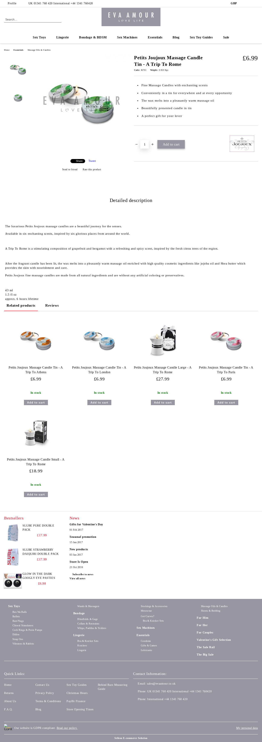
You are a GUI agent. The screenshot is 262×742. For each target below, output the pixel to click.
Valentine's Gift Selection (214, 639)
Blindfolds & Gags (87, 619)
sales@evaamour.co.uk (161, 683)
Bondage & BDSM (93, 37)
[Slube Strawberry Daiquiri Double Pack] (12, 557)
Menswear (146, 610)
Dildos (16, 634)
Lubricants (146, 650)
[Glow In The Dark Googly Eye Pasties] (12, 581)
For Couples (205, 632)
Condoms (146, 641)
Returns (9, 693)
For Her (202, 625)
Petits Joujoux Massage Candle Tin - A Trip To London (99, 370)
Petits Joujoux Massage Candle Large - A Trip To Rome (163, 370)
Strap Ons (17, 639)
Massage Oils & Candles (39, 50)
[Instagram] (255, 3)
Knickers (82, 645)
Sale (226, 37)
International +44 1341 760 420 (167, 699)
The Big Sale (205, 654)
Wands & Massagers (88, 606)
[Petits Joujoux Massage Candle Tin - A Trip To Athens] (35, 340)
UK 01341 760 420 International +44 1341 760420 (60, 3)
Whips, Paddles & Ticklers (91, 628)
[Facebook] (243, 3)
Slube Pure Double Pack (38, 527)
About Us (10, 701)
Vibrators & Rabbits (23, 643)
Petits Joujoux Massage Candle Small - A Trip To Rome (36, 462)
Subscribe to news (82, 574)
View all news (77, 578)
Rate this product (92, 169)
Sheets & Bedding (210, 610)
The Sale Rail (206, 647)
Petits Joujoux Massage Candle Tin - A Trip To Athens (36, 370)
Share (79, 161)
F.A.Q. (8, 709)
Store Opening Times (80, 709)
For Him (202, 617)
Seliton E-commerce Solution (131, 738)
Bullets (16, 616)
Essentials (155, 37)
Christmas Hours (77, 693)
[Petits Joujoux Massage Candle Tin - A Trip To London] (99, 340)
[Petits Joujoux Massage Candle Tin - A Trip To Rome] (81, 152)
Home (6, 50)
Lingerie (62, 37)
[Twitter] (249, 3)
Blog (176, 37)
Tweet (92, 161)
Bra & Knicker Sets (87, 641)
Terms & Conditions (48, 701)
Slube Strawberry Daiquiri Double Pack (41, 551)
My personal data (247, 728)
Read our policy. (67, 728)
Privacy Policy (44, 693)
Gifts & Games (149, 645)
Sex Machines (127, 37)
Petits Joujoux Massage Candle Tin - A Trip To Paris (226, 370)
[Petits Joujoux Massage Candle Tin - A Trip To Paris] (226, 340)
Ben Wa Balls (19, 612)
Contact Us (42, 684)
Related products (21, 305)
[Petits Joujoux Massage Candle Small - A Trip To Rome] (35, 432)
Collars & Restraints (88, 623)
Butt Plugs (18, 621)
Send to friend (69, 169)
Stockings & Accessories (154, 606)
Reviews (52, 305)
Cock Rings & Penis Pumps (27, 630)
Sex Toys (39, 37)
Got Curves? (147, 616)
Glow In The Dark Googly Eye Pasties (39, 575)
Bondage (79, 613)
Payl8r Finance (76, 701)
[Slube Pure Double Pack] (12, 533)
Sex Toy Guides (201, 37)
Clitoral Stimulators (23, 625)
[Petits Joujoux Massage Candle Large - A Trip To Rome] (162, 340)
